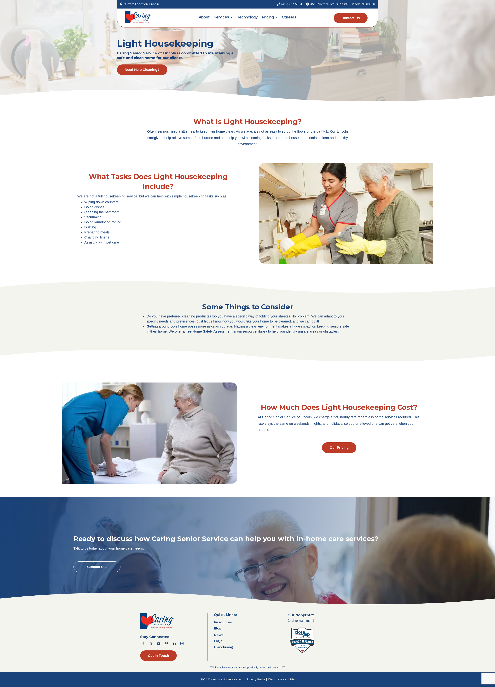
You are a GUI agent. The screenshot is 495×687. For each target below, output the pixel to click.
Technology (247, 17)
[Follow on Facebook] (143, 643)
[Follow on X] (151, 643)
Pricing (268, 17)
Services (221, 17)
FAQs (218, 641)
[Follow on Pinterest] (166, 643)
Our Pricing (339, 447)
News (219, 635)
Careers (289, 17)
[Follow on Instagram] (182, 643)
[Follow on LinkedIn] (174, 643)
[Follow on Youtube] (159, 643)
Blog (217, 628)
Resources (223, 622)
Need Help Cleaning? (142, 70)
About (204, 17)
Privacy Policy (256, 679)
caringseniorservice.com (227, 679)
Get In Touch (158, 656)
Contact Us (350, 18)
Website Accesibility (281, 679)
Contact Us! (97, 567)
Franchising (223, 647)
